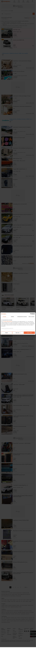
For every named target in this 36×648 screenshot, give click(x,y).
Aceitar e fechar (29, 332)
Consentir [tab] (4, 316)
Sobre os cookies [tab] (31, 316)
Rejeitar (6, 332)
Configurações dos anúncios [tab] (22, 316)
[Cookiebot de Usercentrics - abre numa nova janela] (31, 314)
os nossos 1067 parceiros (7, 321)
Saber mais (17, 332)
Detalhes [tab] (12, 316)
